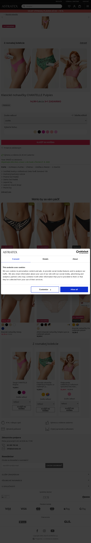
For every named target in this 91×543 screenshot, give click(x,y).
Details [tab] (45, 259)
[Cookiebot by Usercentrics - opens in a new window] (78, 252)
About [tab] (75, 259)
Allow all (74, 289)
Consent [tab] (15, 259)
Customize (43, 289)
